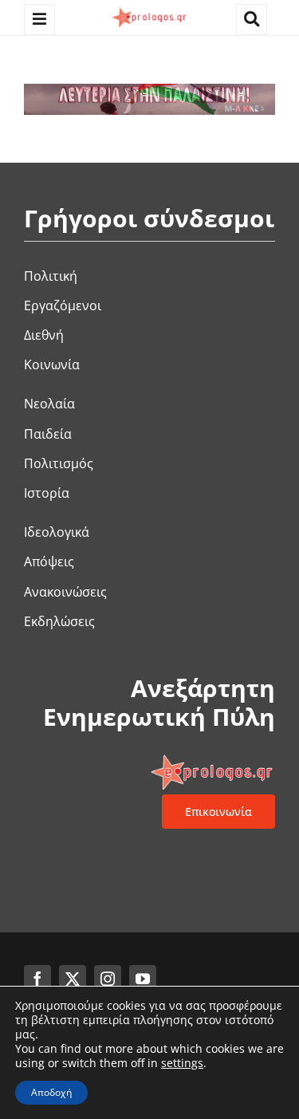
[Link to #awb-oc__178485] (251, 19)
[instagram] (107, 978)
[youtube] (142, 978)
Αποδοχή (51, 1092)
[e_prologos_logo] (149, 10)
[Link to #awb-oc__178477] (39, 19)
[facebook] (37, 978)
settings (182, 1063)
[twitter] (72, 978)
